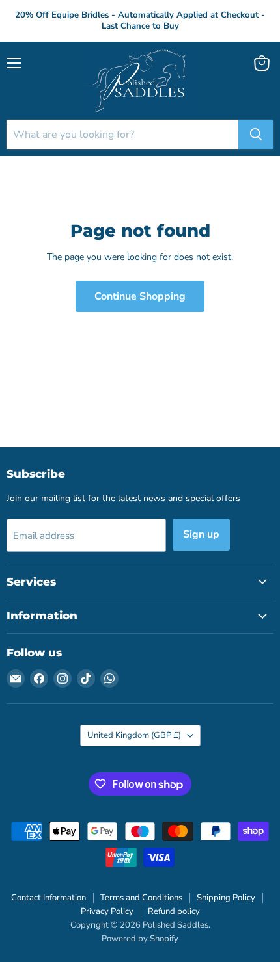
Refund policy (174, 911)
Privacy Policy (107, 911)
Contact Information (48, 898)
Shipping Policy (226, 898)
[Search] (255, 135)
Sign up (201, 534)
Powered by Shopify (140, 938)
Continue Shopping (140, 296)
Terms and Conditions (141, 898)
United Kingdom (134, 735)
